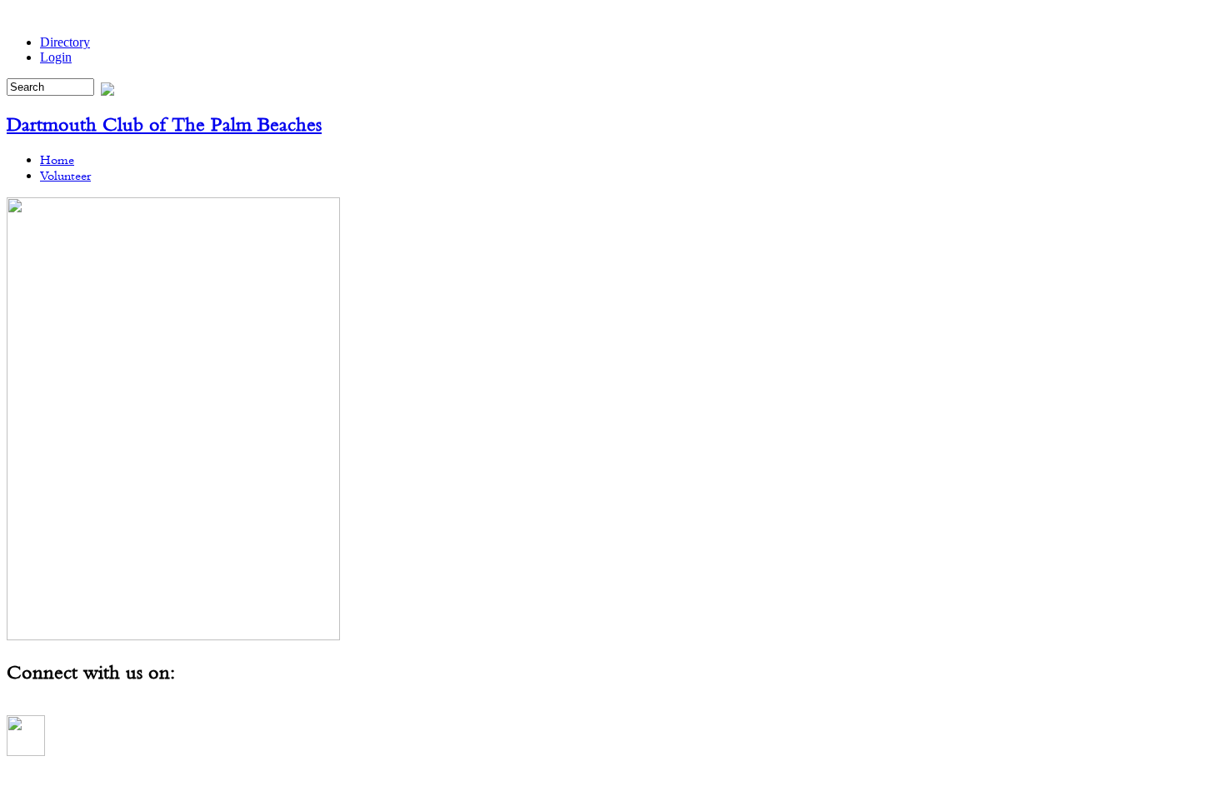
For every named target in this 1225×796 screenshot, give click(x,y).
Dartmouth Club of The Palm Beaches (164, 124)
